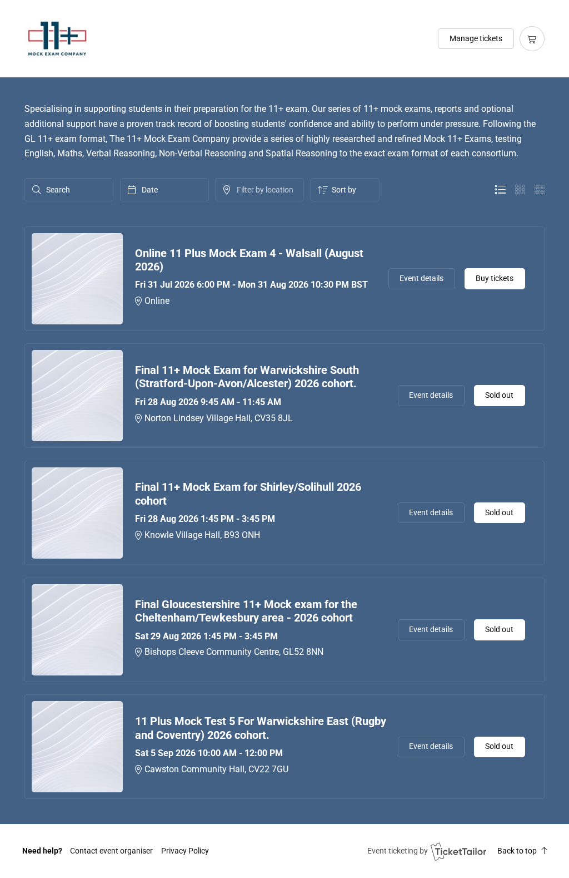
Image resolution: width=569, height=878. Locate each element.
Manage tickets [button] (476, 38)
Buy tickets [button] (494, 278)
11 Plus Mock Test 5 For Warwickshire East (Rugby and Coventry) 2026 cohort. (260, 728)
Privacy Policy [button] (185, 850)
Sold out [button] (499, 395)
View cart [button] (532, 39)
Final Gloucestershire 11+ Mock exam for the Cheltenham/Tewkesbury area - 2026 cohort (246, 611)
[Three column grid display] (520, 189)
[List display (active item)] (500, 189)
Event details (421, 278)
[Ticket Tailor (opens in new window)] (458, 851)
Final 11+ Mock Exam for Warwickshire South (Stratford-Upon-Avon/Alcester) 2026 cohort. (247, 377)
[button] (111, 850)
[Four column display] (540, 189)
